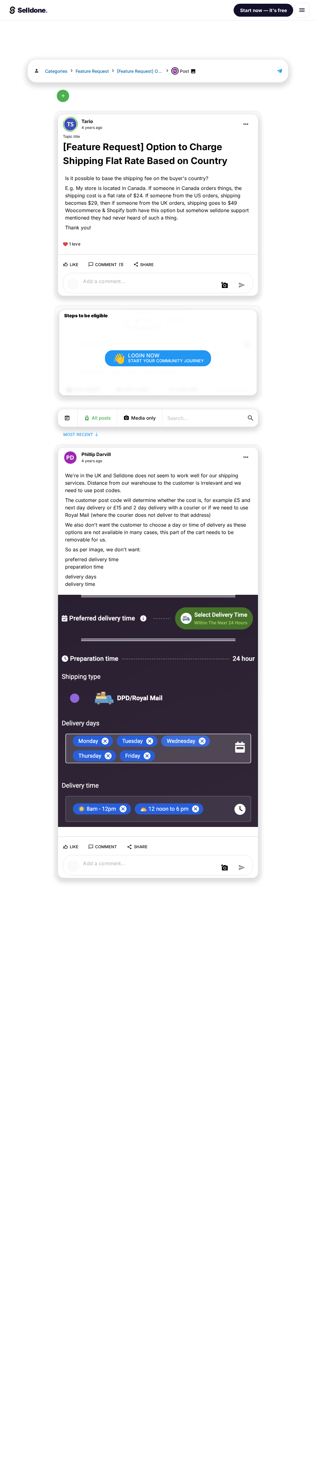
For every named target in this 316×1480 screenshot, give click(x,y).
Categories (56, 71)
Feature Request (92, 71)
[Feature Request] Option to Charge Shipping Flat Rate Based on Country (140, 71)
